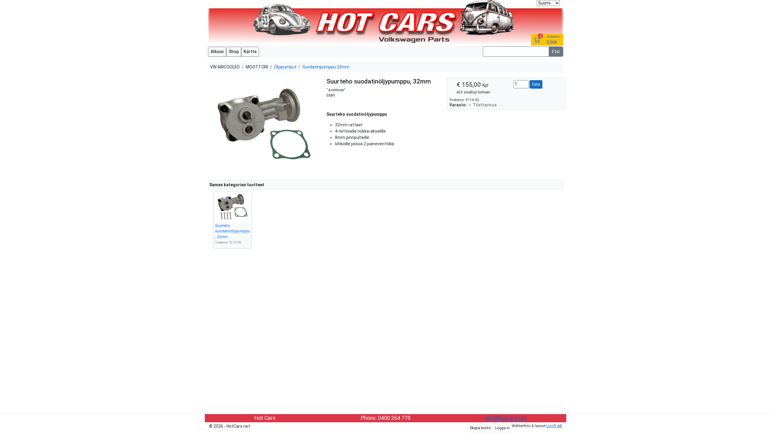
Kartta (250, 51)
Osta (536, 84)
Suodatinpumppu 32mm (325, 66)
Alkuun (217, 51)
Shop (234, 51)
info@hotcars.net (506, 418)
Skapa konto (480, 428)
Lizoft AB (554, 426)
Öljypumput (285, 66)
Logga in (502, 428)
